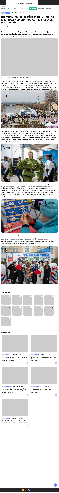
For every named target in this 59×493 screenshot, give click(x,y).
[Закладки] (23, 490)
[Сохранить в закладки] (23, 13)
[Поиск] (29, 490)
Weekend (8, 12)
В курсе (3, 12)
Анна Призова (7, 27)
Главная (3, 6)
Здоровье (33, 386)
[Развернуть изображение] (6, 300)
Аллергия (39, 386)
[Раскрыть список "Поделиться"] (55, 485)
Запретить (24, 8)
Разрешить (33, 8)
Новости (8, 386)
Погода (37, 354)
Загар (9, 418)
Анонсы (8, 354)
